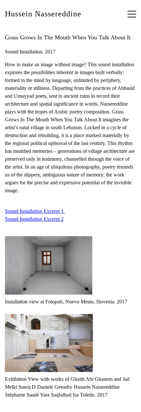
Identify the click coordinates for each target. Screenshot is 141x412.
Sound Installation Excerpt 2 (34, 219)
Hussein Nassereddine (43, 14)
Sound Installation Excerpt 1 (35, 211)
